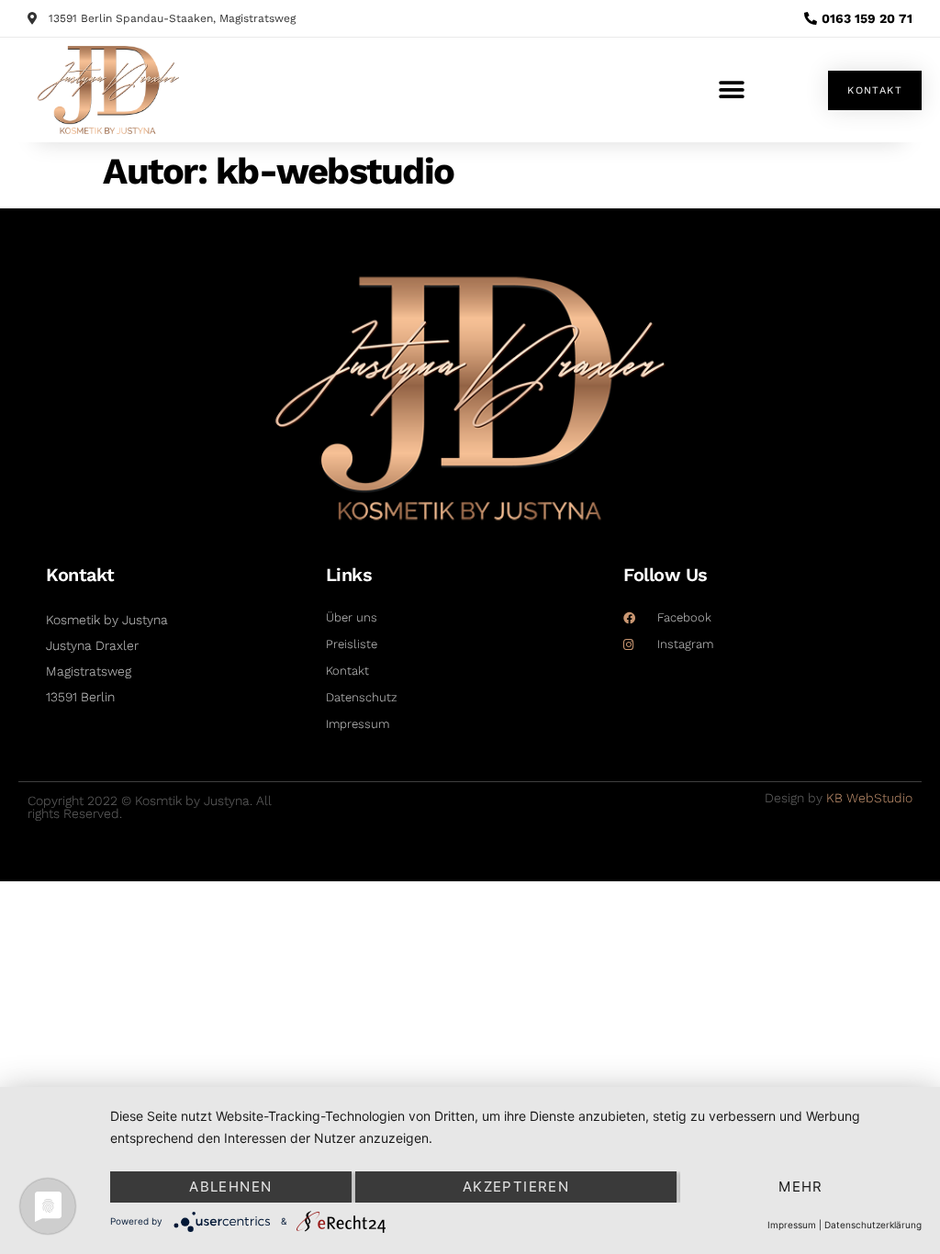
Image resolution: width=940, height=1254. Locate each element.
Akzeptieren (516, 1186)
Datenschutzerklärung (873, 1224)
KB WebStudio (869, 797)
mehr (800, 1186)
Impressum (791, 1224)
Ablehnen (230, 1186)
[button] (731, 90)
